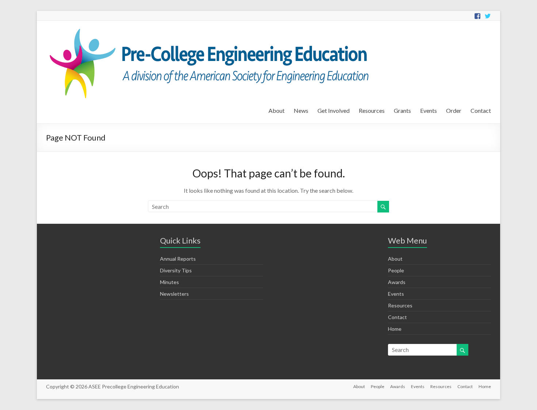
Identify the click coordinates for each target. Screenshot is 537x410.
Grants (402, 110)
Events (428, 110)
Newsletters (174, 294)
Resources (372, 110)
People (396, 270)
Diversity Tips (176, 270)
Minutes (169, 282)
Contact (481, 110)
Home (394, 329)
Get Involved (333, 110)
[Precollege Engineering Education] (207, 29)
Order (453, 110)
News (301, 110)
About (276, 110)
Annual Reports (178, 259)
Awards (396, 282)
